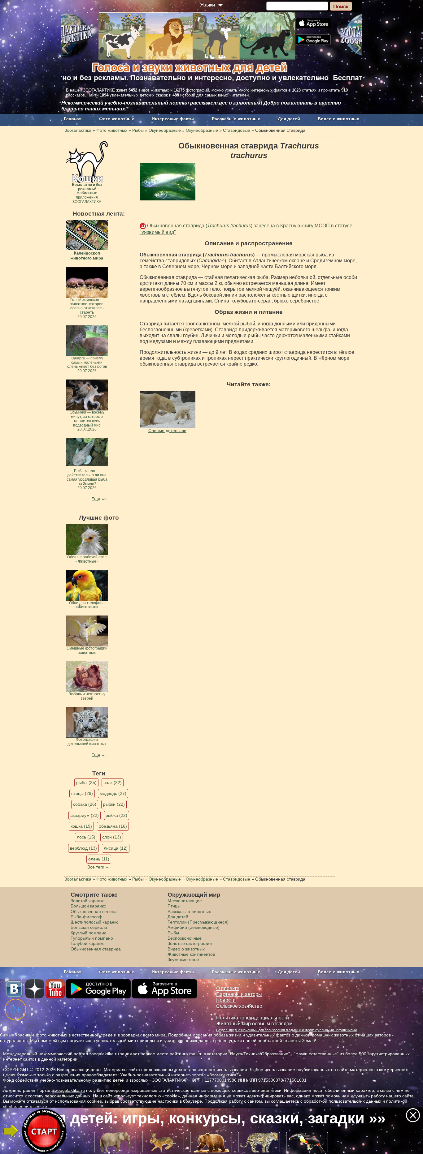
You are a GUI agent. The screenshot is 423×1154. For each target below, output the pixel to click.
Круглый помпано (89, 932)
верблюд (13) (83, 848)
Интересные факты (173, 118)
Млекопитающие (185, 900)
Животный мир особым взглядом (254, 1023)
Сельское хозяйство (239, 1006)
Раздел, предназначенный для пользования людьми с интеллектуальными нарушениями (286, 1030)
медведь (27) (113, 793)
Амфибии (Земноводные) (194, 927)
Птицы (174, 905)
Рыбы (173, 932)
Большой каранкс (88, 905)
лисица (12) (116, 848)
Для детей (289, 118)
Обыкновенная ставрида (96, 948)
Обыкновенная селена (94, 911)
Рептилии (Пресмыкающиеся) (198, 922)
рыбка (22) (116, 815)
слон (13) (111, 836)
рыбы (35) (86, 782)
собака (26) (84, 804)
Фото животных (116, 118)
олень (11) (98, 858)
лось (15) (86, 836)
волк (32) (112, 782)
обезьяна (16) (113, 826)
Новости (226, 1000)
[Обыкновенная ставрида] (167, 181)
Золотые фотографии (190, 943)
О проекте (227, 988)
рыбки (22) (114, 804)
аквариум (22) (84, 815)
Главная (72, 118)
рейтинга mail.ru (186, 1053)
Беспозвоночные (185, 938)
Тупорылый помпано (92, 938)
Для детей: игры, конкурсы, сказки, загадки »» (211, 1118)
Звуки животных (183, 959)
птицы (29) (82, 793)
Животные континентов (191, 954)
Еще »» (99, 498)
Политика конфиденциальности (252, 1017)
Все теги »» (99, 866)
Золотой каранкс (87, 900)
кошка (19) (81, 826)
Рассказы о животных (236, 118)
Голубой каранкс (87, 943)
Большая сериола (89, 927)
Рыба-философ (86, 916)
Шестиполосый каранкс (94, 922)
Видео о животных (338, 118)
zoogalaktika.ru (70, 1090)
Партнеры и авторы (239, 994)
